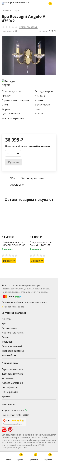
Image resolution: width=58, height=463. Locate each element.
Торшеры (7, 341)
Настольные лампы (13, 332)
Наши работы (10, 391)
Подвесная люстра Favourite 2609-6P (41, 243)
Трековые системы (13, 350)
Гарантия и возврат (13, 369)
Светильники (9, 328)
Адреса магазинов (12, 382)
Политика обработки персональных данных (25, 301)
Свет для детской (12, 346)
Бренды (6, 396)
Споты (5, 337)
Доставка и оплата (12, 373)
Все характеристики (13, 118)
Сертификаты (10, 387)
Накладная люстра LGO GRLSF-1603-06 (13, 243)
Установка (8, 378)
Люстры (6, 318)
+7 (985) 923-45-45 (13, 410)
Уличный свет (10, 355)
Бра (4, 323)
